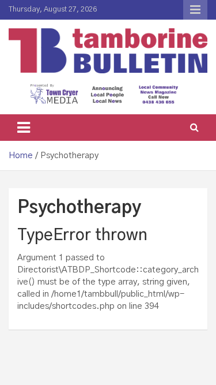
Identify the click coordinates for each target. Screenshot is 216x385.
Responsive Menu (195, 10)
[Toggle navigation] (24, 127)
